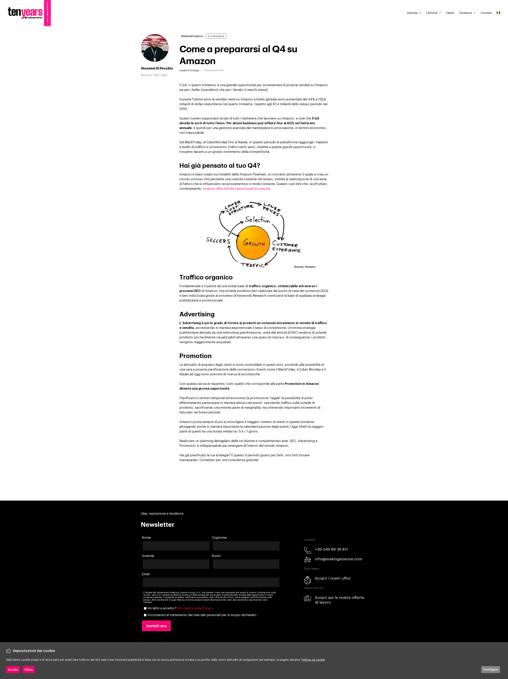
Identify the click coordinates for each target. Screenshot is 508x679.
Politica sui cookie (313, 660)
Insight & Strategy (189, 70)
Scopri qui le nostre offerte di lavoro (339, 600)
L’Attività (431, 13)
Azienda (412, 13)
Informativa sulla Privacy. (194, 608)
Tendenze (465, 13)
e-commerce (216, 36)
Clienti (450, 13)
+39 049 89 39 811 (331, 549)
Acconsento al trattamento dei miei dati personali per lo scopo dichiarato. (202, 615)
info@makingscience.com (338, 559)
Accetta (13, 669)
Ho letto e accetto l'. (180, 608)
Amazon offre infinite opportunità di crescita (236, 188)
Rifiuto (29, 669)
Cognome (219, 537)
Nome (146, 537)
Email (146, 574)
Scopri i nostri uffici (333, 578)
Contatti (486, 13)
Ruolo (216, 556)
